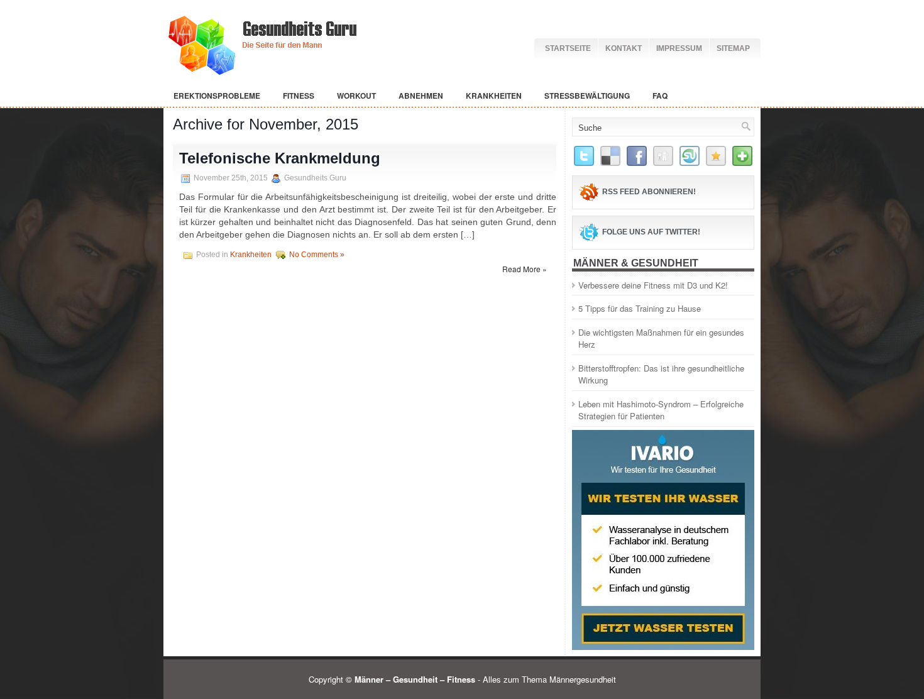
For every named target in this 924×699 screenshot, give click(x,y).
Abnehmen (421, 95)
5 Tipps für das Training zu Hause (639, 308)
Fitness (298, 95)
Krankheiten (494, 95)
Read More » (524, 268)
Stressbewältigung (587, 95)
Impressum (679, 48)
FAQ (660, 95)
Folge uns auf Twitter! (651, 232)
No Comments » (316, 254)
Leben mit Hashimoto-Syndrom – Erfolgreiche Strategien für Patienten (661, 410)
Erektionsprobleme (216, 95)
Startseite (568, 48)
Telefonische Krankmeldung (279, 158)
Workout (356, 95)
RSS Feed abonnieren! (649, 191)
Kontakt (623, 48)
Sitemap (733, 48)
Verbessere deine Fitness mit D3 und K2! (653, 285)
